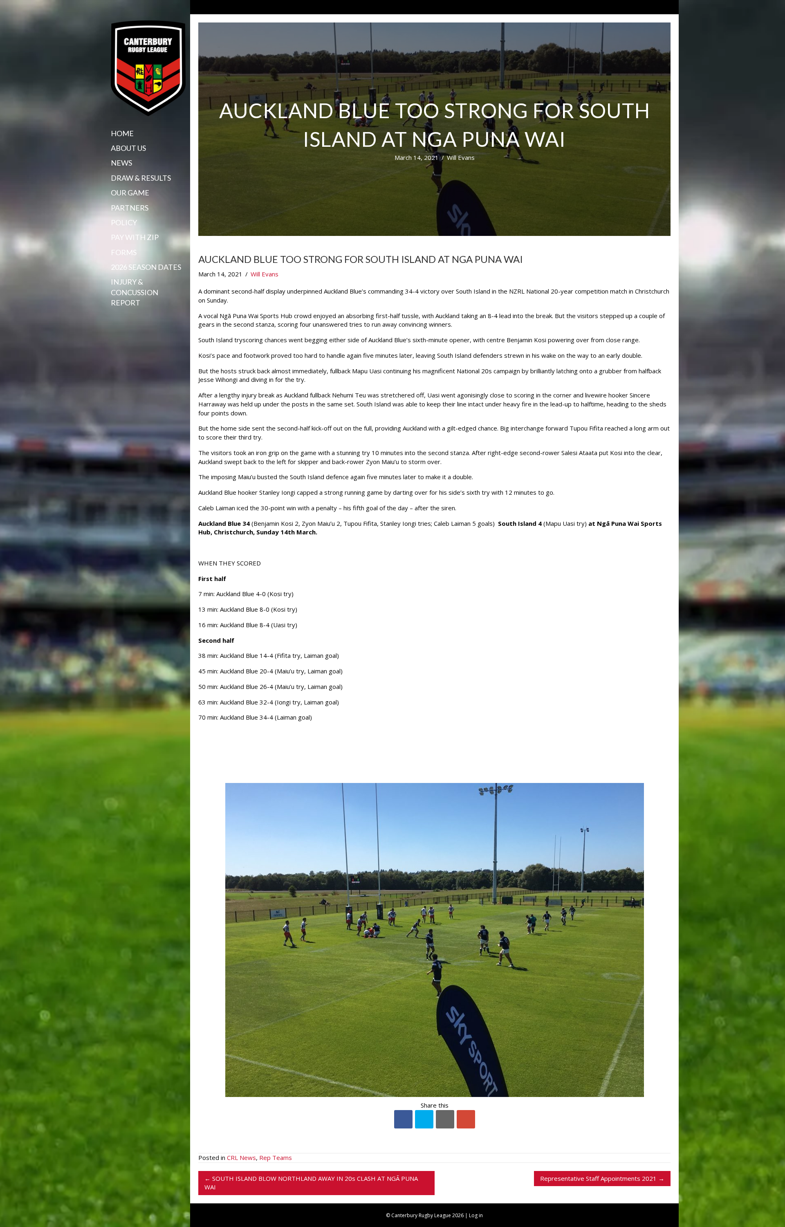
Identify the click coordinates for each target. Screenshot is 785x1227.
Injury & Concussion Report (134, 292)
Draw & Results (141, 177)
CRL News (241, 1157)
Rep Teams (275, 1157)
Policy (124, 222)
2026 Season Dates (146, 266)
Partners (129, 207)
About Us (128, 148)
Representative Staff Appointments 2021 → (602, 1178)
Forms (124, 252)
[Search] (113, 318)
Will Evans (461, 157)
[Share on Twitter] (424, 1119)
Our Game (130, 192)
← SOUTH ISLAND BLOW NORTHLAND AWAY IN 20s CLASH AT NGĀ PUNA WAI (311, 1182)
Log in (476, 1215)
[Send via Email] (445, 1119)
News (121, 162)
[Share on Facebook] (403, 1119)
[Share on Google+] (466, 1119)
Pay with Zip (135, 237)
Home (122, 133)
